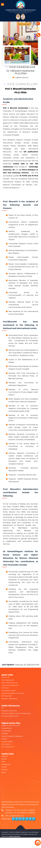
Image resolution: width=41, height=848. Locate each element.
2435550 (31, 810)
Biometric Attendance (9, 699)
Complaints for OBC (8, 690)
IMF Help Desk (6, 696)
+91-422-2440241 (20, 810)
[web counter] (24, 819)
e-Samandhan (6, 731)
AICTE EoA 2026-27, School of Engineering (16, 713)
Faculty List (5, 677)
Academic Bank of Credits (10, 725)
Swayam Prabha (7, 741)
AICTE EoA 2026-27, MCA (10, 716)
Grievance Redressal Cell (10, 685)
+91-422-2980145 (20, 813)
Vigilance (4, 756)
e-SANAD (4, 733)
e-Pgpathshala (6, 728)
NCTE (3, 762)
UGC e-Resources (7, 747)
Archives (4, 769)
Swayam (4, 739)
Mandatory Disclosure (9, 711)
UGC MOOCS (6, 744)
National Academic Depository (12, 736)
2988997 (32, 813)
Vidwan (4, 767)
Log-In (3, 772)
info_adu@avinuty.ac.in (14, 816)
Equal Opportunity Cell (9, 683)
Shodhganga (5, 764)
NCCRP (4, 759)
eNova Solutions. (14, 836)
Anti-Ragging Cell (7, 680)
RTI (2, 708)
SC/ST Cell (5, 688)
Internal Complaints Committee (12, 693)
